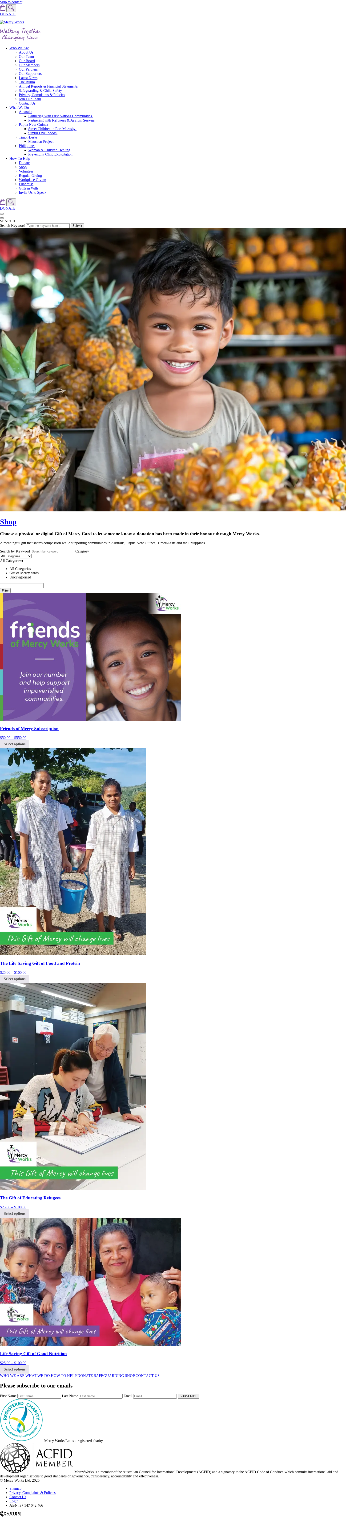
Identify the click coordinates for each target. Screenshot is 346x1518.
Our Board (27, 61)
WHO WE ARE (12, 1376)
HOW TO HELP (63, 1376)
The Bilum (27, 82)
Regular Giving (30, 175)
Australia (25, 112)
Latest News (28, 78)
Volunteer (26, 171)
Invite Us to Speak (32, 192)
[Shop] (3, 9)
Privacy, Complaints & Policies (42, 95)
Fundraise (26, 184)
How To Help (19, 158)
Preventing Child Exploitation (50, 154)
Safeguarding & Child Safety (40, 91)
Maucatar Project (40, 141)
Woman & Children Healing (49, 150)
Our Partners (28, 69)
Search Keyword (12, 225)
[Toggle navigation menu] (2, 214)
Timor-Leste (28, 137)
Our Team (26, 57)
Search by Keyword (15, 551)
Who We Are (19, 48)
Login (13, 1501)
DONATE (8, 14)
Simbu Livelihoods (42, 133)
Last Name (70, 1396)
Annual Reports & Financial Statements (48, 86)
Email (128, 1396)
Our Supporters (30, 74)
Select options (14, 744)
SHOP (130, 1376)
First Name (8, 1396)
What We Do (19, 107)
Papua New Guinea (33, 124)
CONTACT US (148, 1376)
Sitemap (15, 1488)
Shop (23, 167)
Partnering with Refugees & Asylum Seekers (62, 120)
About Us (26, 52)
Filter (5, 590)
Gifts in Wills (28, 188)
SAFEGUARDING (109, 1376)
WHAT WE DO (37, 1376)
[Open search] (11, 8)
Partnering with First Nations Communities (60, 116)
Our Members (29, 65)
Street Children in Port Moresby (52, 129)
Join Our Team (30, 99)
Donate (24, 163)
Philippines (27, 146)
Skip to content (11, 2)
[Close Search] (2, 218)
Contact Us (27, 103)
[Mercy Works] (12, 22)
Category (82, 551)
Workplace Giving (32, 180)
